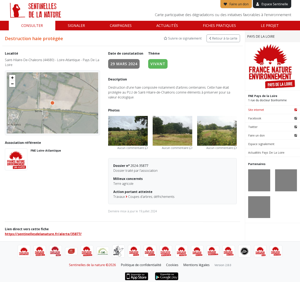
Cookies (172, 265)
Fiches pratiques (219, 25)
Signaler (76, 25)
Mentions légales (196, 265)
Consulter (32, 25)
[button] (12, 78)
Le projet (270, 25)
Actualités (167, 25)
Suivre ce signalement (184, 38)
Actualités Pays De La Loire (266, 152)
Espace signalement (261, 144)
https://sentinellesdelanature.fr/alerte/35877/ (43, 234)
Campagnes (121, 25)
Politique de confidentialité (141, 265)
